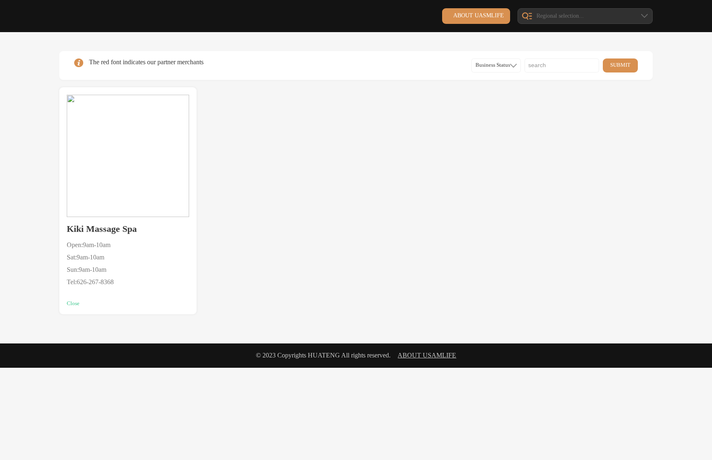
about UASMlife (478, 15)
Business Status (492, 65)
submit (620, 65)
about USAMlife (427, 355)
